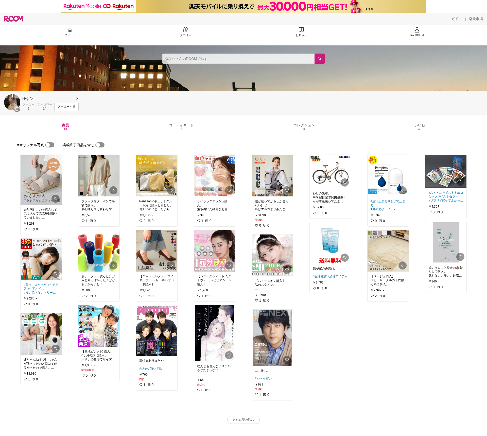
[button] (12, 102)
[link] (41, 180)
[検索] (320, 59)
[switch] (49, 144)
